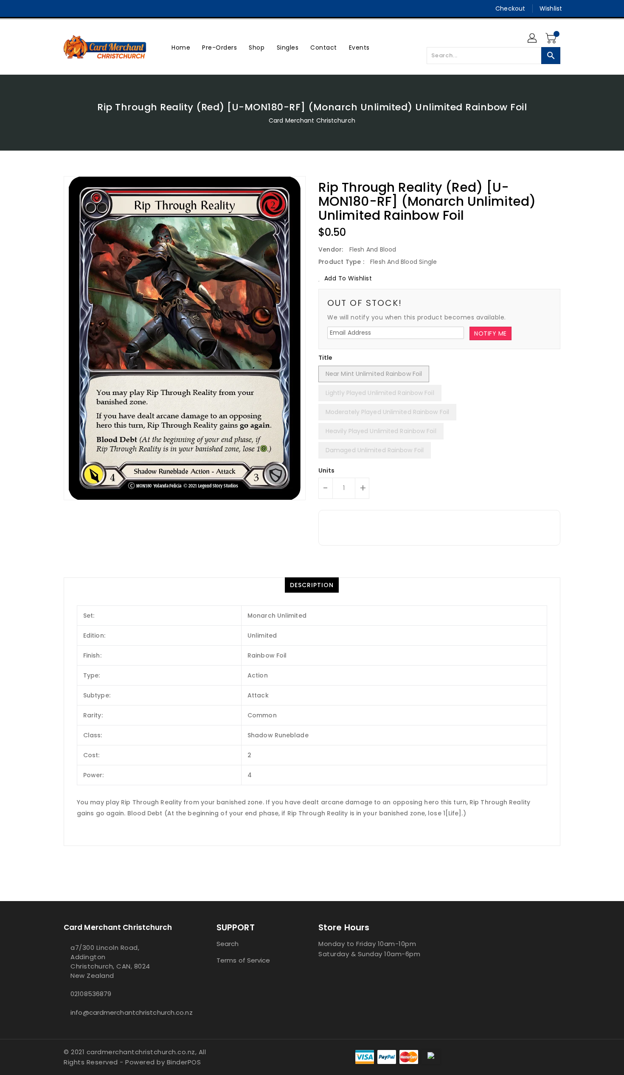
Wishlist (551, 8)
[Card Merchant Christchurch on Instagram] (68, 8)
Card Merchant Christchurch (312, 120)
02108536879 (90, 993)
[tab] (312, 585)
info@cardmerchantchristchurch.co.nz (123, 1012)
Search (227, 943)
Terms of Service (243, 960)
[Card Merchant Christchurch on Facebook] (51, 8)
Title (325, 357)
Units (326, 470)
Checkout (510, 8)
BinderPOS (184, 1062)
